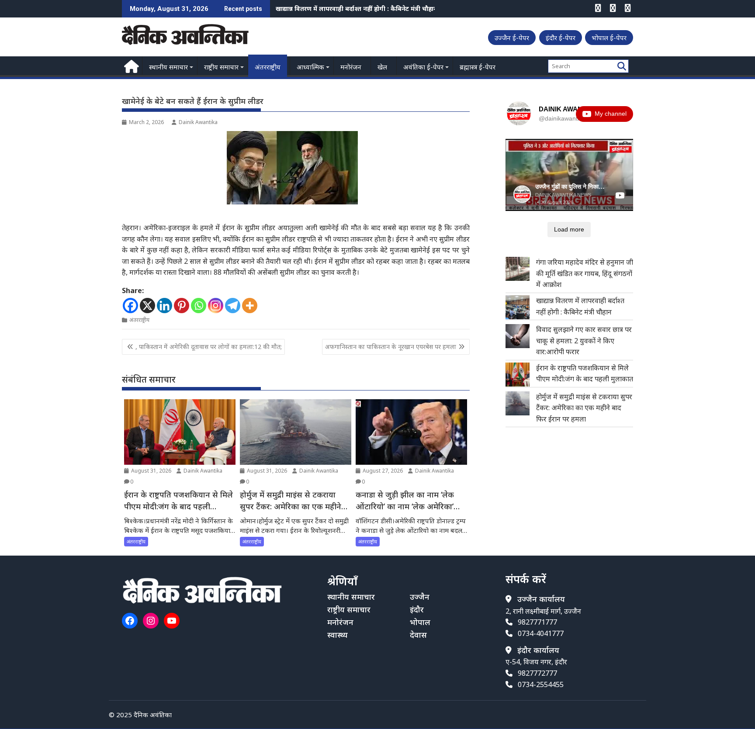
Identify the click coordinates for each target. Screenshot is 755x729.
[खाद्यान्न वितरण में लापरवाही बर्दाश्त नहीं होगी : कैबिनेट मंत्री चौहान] (518, 307)
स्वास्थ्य (337, 634)
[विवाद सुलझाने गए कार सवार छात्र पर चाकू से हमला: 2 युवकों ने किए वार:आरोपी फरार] (518, 336)
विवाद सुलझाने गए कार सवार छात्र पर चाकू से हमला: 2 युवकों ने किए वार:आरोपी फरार (382, 8)
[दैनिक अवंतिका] (130, 65)
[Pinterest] (181, 305)
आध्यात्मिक (310, 66)
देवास (418, 634)
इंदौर (417, 609)
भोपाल (420, 622)
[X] (147, 305)
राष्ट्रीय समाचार (221, 66)
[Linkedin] (164, 305)
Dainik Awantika (198, 122)
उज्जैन (419, 596)
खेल (382, 66)
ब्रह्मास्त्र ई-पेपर (477, 66)
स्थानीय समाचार (168, 66)
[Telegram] (232, 305)
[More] (249, 305)
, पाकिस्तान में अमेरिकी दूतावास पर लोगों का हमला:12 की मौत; (208, 346)
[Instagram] (215, 305)
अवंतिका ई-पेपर (423, 66)
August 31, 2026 (150, 470)
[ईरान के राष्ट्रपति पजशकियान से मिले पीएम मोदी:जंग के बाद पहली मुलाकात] (518, 375)
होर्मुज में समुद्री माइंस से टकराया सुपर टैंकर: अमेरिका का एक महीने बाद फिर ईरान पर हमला (584, 408)
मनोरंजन (350, 66)
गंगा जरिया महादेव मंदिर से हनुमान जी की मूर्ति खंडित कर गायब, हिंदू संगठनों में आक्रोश (584, 273)
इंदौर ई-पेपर (560, 37)
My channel (611, 113)
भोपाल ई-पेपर (609, 37)
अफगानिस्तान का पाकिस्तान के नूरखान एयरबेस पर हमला (390, 346)
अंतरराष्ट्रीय (268, 66)
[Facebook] (130, 305)
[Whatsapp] (198, 305)
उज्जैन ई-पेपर (512, 37)
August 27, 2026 (382, 470)
